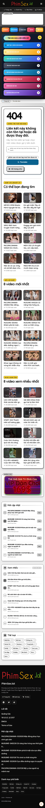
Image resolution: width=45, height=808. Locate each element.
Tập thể (26, 648)
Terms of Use (6, 725)
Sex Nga (7, 652)
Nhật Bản (8, 640)
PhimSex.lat (8, 683)
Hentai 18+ (9, 644)
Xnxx (33, 652)
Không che (30, 640)
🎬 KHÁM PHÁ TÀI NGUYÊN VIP (13, 79)
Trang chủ (8, 10)
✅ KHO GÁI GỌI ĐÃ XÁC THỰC (13, 58)
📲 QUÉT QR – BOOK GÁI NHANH (14, 45)
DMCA (4, 721)
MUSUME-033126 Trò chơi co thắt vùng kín (19, 757)
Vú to (6, 656)
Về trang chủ (16, 169)
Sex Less (35, 648)
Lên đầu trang (7, 801)
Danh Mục (19, 10)
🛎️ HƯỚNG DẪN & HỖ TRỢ (12, 92)
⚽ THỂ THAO (39, 29)
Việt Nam (17, 648)
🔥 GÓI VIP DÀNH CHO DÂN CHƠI (14, 72)
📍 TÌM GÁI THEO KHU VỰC (12, 65)
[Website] (14, 702)
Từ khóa (27, 697)
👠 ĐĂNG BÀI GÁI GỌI (11, 86)
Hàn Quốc (24, 652)
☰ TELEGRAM (14, 29)
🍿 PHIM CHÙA (22, 29)
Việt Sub (20, 640)
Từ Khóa (39, 10)
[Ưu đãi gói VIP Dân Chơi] (23, 485)
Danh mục (17, 697)
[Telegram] (3, 702)
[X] (9, 702)
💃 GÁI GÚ (31, 29)
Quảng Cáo (6, 714)
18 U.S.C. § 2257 (8, 717)
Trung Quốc (31, 644)
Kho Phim (30, 10)
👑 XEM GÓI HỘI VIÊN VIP (12, 52)
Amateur (20, 644)
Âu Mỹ (7, 648)
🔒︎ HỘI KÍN (5, 29)
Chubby (16, 652)
